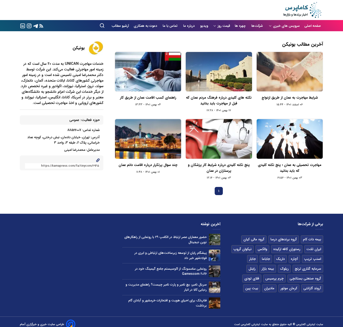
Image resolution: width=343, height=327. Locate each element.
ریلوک (284, 269)
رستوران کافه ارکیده (286, 249)
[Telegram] (35, 25)
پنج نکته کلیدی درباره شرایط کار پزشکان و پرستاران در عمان (219, 168)
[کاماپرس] (302, 10)
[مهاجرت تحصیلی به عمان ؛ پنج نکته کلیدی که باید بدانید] (289, 139)
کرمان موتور (288, 288)
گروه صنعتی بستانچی (305, 278)
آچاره (294, 259)
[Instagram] (29, 25)
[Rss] (41, 26)
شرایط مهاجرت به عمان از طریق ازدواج (290, 97)
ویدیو (204, 25)
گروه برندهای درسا (283, 239)
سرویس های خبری (286, 25)
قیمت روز (223, 25)
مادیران (269, 288)
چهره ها (241, 25)
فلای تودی (251, 278)
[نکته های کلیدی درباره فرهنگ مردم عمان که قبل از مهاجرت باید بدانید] (218, 72)
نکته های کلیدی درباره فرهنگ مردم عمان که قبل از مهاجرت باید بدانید (219, 100)
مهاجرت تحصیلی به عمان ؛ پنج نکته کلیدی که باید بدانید (289, 168)
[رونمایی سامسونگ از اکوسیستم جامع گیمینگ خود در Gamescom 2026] (214, 271)
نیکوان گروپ (243, 249)
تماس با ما (170, 25)
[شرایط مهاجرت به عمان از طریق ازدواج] (289, 72)
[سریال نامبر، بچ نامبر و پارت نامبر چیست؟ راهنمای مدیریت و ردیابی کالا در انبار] (214, 287)
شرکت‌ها (257, 25)
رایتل (252, 269)
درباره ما (189, 25)
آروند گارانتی (312, 288)
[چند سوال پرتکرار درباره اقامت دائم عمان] (148, 139)
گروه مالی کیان (253, 239)
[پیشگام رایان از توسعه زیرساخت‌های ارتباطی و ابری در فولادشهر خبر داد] (214, 255)
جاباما (266, 259)
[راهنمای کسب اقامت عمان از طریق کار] (148, 72)
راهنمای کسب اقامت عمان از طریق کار (148, 97)
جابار (252, 259)
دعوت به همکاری (146, 25)
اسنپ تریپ (312, 259)
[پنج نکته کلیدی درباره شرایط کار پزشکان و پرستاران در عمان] (218, 139)
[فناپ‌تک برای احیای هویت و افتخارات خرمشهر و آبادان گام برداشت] (214, 303)
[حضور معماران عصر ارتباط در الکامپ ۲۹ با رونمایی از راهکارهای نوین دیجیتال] (214, 239)
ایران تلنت (313, 249)
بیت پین (251, 288)
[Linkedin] (22, 25)
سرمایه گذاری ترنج (308, 269)
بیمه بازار (268, 269)
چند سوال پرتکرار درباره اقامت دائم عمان (148, 165)
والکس (262, 249)
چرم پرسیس (274, 278)
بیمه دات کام (312, 239)
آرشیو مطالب (120, 25)
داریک (280, 259)
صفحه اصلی (312, 25)
